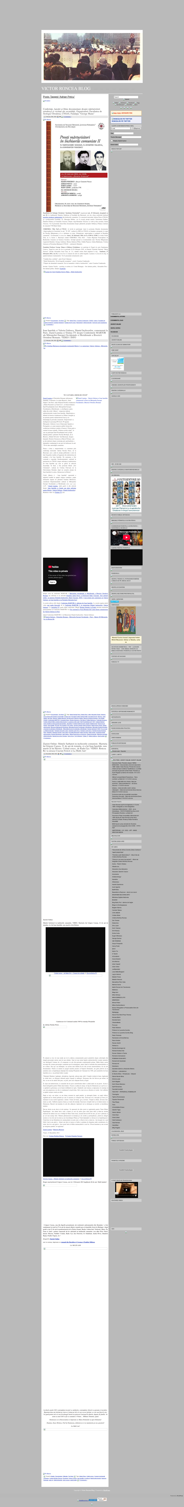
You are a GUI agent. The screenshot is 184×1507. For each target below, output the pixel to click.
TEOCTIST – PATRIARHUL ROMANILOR (124, 1092)
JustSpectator (116, 969)
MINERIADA (115, 1000)
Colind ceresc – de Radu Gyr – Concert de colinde (69, 973)
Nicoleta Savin (116, 1020)
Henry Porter (116, 946)
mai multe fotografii (53, 605)
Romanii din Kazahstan (119, 1061)
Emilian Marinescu (91, 720)
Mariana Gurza (116, 984)
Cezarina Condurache (82, 320)
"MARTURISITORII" (117, 852)
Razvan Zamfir (116, 1043)
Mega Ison (115, 992)
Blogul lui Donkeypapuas (119, 905)
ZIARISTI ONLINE (116, 324)
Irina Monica (115, 961)
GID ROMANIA (116, 941)
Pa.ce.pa (114, 1025)
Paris (44, 732)
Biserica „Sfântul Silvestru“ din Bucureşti (63, 718)
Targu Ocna (71, 736)
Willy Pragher (116, 1128)
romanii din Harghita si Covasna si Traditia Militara (78, 1242)
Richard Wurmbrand (56, 734)
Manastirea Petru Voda (118, 982)
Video (107, 89)
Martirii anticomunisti (95, 1478)
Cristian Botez (116, 915)
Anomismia (115, 874)
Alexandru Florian (95, 714)
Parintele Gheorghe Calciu (61, 730)
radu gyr (51, 1480)
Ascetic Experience (117, 884)
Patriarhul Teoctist (57, 732)
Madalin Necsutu (117, 979)
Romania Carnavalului (118, 1056)
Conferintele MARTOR (54, 720)
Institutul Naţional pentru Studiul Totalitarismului (85, 723)
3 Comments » (67, 340)
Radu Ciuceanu (84, 732)
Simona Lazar (116, 1079)
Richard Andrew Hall (118, 1051)
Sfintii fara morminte (102, 734)
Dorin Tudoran (116, 928)
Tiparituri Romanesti (118, 1099)
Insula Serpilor (116, 959)
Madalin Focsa (116, 977)
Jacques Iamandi (78, 725)
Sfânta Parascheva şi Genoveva (78, 734)
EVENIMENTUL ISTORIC (118, 316)
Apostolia (115, 879)
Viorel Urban (116, 1117)
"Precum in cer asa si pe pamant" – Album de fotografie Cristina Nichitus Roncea (125, 860)
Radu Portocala (116, 1035)
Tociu (113, 1104)
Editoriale (65, 1476)
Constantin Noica (64, 720)
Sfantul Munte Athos (118, 1076)
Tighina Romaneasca (118, 1097)
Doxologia (65, 1478)
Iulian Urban (115, 966)
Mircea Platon (116, 1002)
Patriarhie (49, 732)
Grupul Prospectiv (117, 943)
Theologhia (115, 1094)
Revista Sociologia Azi (118, 1048)
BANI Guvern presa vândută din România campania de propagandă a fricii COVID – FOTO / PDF (126, 826)
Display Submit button (119, 141)
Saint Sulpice (65, 734)
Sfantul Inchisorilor (91, 734)
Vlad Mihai (115, 1125)
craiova (95, 320)
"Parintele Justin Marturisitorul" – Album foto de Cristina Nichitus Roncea (125, 856)
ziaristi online (73, 1480)
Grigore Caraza (73, 1478)
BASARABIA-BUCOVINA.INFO (121, 895)
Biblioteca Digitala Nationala (120, 897)
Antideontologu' (116, 877)
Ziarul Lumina (47, 398)
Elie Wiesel (83, 720)
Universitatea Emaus (118, 1107)
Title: (112, 133)
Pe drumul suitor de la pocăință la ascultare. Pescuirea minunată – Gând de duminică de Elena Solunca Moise (126, 796)
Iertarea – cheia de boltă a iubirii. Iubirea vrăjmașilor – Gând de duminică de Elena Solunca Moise (126, 790)
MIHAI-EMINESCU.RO (118, 997)
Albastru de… (116, 866)
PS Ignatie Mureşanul (73, 732)
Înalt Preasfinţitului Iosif (86, 721)
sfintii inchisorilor (87, 322)
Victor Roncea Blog (66, 88)
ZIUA (101, 89)
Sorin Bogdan (116, 1081)
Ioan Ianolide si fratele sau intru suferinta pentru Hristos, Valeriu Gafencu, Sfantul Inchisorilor (59, 489)
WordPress (106, 1490)
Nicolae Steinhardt (92, 729)
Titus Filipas (115, 1102)
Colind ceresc (90, 1476)
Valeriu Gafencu (93, 736)
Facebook (62, 269)
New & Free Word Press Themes (121, 1015)
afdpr (89, 714)
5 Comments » (68, 753)
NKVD (99, 729)
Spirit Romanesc (117, 1086)
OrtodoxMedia (116, 1022)
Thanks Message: (116, 137)
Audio (114, 89)
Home (95, 89)
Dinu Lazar (115, 925)
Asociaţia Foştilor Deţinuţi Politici (79, 716)
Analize (53, 1476)
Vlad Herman (116, 1122)
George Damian (116, 938)
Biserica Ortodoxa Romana (91, 718)
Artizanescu (115, 882)
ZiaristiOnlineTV (92, 973)
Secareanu (115, 1066)
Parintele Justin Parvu (86, 730)
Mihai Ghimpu (116, 995)
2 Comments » (67, 116)
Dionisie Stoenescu (75, 720)
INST (93, 721)
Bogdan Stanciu (116, 907)
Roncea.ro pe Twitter (121, 121)
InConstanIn (115, 956)
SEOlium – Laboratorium (119, 1071)
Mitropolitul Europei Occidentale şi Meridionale (75, 729)
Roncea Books (124, 89)
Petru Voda (65, 732)
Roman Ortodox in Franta (88, 607)
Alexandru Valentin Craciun (120, 871)
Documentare (54, 320)
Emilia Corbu (116, 933)
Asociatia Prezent (92, 716)
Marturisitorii (79, 322)
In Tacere (115, 954)
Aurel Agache (116, 887)
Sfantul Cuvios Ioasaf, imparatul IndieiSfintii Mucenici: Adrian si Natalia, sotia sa (126, 640)
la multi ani (87, 1478)
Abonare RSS (126, 113)
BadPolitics (115, 889)
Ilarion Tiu (115, 951)
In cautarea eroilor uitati (73, 721)
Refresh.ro (115, 1045)
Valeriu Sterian (116, 1112)
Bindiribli (114, 900)
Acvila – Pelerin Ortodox (119, 864)
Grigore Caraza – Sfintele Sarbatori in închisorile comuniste (61, 1179)
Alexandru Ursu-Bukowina (119, 869)
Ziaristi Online (54, 1239)
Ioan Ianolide (51, 725)
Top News (61, 320)
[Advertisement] (92, 15)
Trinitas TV (58, 492)
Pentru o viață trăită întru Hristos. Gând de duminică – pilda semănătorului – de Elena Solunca (124, 783)
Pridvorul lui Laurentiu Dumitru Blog (122, 1033)
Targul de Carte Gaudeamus (99, 322)
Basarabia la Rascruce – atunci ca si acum (124, 892)
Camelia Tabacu (117, 910)
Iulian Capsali (116, 964)
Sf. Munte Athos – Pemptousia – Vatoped (124, 1074)
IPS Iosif (57, 725)
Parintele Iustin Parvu (74, 730)
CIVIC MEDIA (116, 913)
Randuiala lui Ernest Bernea (120, 1038)
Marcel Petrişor (87, 725)
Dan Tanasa (115, 920)
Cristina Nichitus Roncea (56, 1136)
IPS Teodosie (63, 725)
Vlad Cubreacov (117, 1120)
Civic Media (101, 718)
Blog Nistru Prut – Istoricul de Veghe (122, 902)
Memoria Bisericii (58, 1130)
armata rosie (67, 716)
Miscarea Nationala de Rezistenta (59, 727)
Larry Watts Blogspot (118, 972)
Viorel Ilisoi (115, 1115)
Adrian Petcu (73, 320)
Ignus (113, 948)
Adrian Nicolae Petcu (75, 714)
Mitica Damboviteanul (118, 1005)
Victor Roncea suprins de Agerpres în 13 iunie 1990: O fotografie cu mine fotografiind (125, 805)
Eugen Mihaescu (117, 936)
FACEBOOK (114, 332)
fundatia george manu (70, 322)
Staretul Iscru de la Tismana (59, 736)
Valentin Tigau (116, 1110)
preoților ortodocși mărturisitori (52, 217)
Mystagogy (115, 1012)
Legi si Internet (116, 974)
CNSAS (91, 320)
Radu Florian (92, 732)
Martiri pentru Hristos (96, 725)
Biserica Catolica (78, 718)
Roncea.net (115, 1063)
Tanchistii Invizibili (117, 1089)
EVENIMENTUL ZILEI (117, 320)
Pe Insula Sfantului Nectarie (73, 1136)
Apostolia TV (55, 607)
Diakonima (115, 923)
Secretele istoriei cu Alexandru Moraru (123, 1068)
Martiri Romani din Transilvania (121, 987)
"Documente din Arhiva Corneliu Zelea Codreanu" (126, 850)
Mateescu (115, 990)
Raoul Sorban (116, 1040)
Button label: (115, 144)
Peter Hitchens (116, 1027)
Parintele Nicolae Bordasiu (99, 730)
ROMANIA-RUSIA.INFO (119, 1058)
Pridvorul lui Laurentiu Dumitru (121, 1030)
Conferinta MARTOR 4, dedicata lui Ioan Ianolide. (77, 603)
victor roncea (66, 1480)
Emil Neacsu (116, 930)
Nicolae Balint (116, 1017)
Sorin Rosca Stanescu (118, 1084)
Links (133, 89)
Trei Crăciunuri (78, 736)
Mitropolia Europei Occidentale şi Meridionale (80, 727)
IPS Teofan (70, 725)
